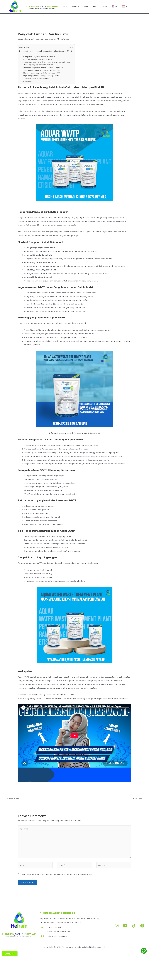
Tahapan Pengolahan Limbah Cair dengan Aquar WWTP (44, 67)
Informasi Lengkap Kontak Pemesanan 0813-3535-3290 (74, 433)
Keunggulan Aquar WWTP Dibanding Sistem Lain (42, 70)
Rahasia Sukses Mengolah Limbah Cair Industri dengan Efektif (46, 51)
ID (126, 6)
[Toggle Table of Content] (69, 48)
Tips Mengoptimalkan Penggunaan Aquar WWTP (42, 76)
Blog (94, 6)
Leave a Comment (26, 39)
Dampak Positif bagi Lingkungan (37, 78)
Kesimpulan (28, 81)
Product (74, 6)
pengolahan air (49, 39)
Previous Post (12, 798)
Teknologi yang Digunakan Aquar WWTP (38, 65)
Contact (104, 6)
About (86, 6)
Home (65, 6)
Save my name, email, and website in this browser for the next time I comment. (57, 874)
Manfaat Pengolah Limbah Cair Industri (39, 59)
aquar (38, 39)
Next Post (138, 798)
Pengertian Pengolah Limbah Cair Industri (39, 57)
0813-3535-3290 (54, 927)
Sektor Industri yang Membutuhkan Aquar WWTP (42, 73)
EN (116, 6)
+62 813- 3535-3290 (65, 695)
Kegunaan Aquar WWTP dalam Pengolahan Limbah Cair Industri (47, 62)
